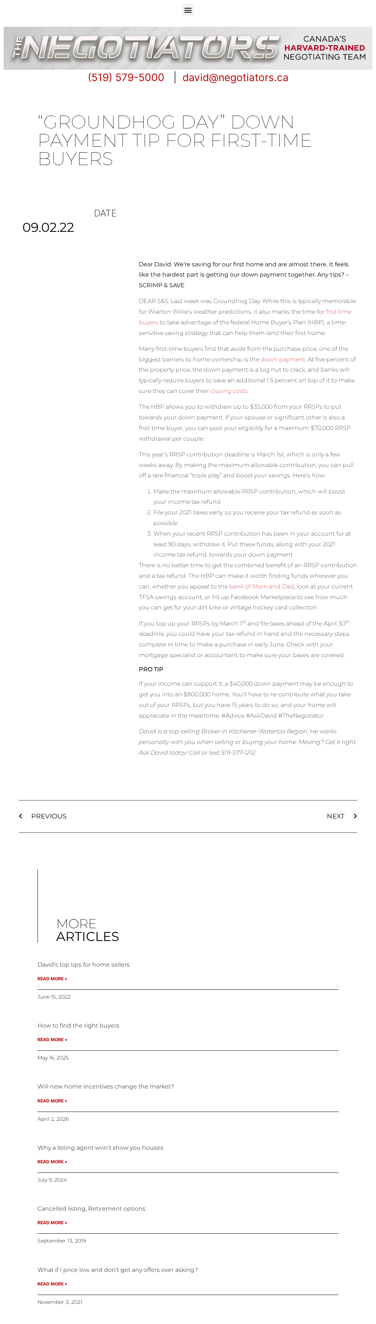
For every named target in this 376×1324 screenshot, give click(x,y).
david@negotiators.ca (235, 77)
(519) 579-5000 (126, 77)
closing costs (229, 390)
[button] (188, 10)
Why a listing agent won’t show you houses (100, 1147)
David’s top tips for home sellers (83, 964)
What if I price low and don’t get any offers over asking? (117, 1269)
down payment (283, 359)
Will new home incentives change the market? (105, 1086)
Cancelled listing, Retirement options (91, 1208)
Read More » (52, 978)
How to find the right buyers (78, 1025)
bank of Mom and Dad (261, 586)
